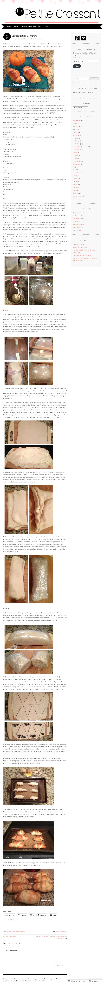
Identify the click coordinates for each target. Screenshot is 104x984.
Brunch (26, 39)
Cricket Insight (77, 216)
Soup (76, 158)
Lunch (75, 181)
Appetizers (76, 120)
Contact (49, 26)
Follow (77, 66)
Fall (74, 167)
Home (9, 26)
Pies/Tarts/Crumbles (81, 147)
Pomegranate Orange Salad (82, 255)
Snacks (75, 187)
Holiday (75, 178)
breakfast (8, 931)
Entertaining (77, 164)
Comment (60, 965)
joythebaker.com (78, 227)
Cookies (77, 144)
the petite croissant (79, 213)
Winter (75, 199)
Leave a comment (60, 931)
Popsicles (78, 149)
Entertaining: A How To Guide (32, 26)
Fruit (74, 170)
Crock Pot (76, 132)
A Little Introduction (9, 936)
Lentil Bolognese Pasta (80, 247)
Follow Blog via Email (85, 49)
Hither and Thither (78, 218)
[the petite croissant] (52, 23)
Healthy (75, 176)
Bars (76, 138)
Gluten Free (76, 173)
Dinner (75, 152)
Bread (75, 123)
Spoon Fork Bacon (78, 224)
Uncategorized (77, 196)
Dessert (75, 135)
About (16, 26)
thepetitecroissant (36, 39)
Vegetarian (78, 161)
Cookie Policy (43, 980)
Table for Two (77, 230)
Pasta (77, 155)
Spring (75, 190)
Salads (75, 184)
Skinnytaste (76, 221)
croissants (21, 931)
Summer (75, 193)
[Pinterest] (77, 38)
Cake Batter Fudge (78, 244)
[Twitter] (83, 38)
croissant (15, 931)
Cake (76, 141)
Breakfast (21, 39)
